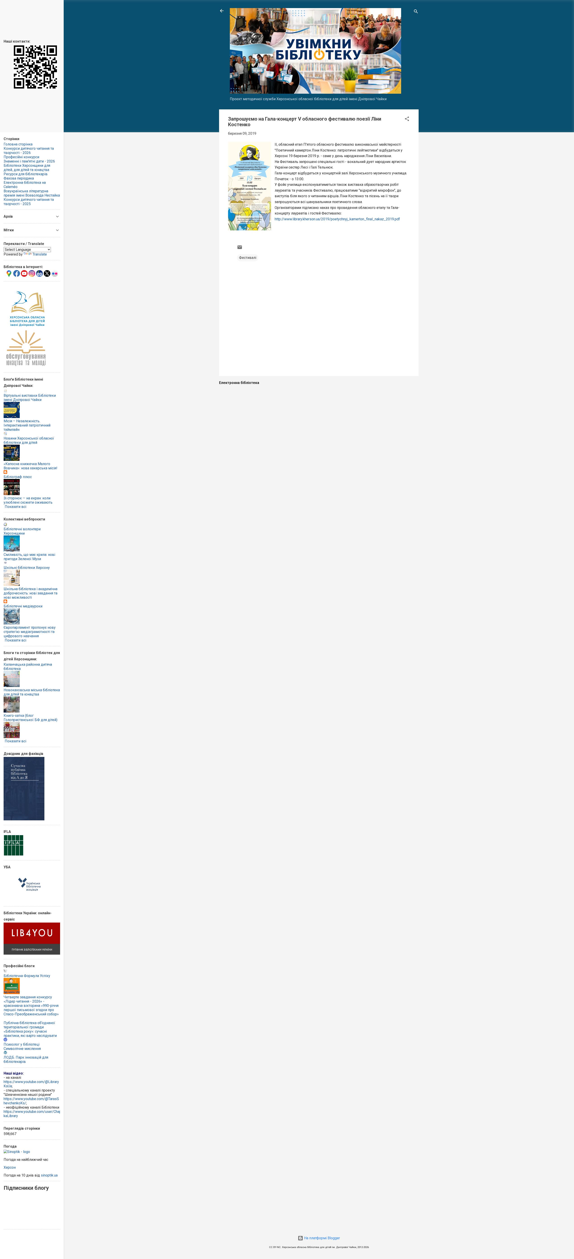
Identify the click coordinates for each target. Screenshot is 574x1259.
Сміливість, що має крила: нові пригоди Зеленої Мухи (29, 557)
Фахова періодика (19, 178)
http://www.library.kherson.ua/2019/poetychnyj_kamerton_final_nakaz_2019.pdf (337, 219)
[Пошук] (416, 12)
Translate (40, 254)
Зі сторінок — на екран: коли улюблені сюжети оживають (28, 500)
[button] (407, 119)
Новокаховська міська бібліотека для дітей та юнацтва (32, 692)
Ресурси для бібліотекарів (26, 174)
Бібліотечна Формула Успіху (27, 976)
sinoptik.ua (49, 1175)
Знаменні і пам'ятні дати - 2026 (29, 161)
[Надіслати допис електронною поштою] (239, 249)
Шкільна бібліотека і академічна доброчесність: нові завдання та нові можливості (30, 593)
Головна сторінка (18, 144)
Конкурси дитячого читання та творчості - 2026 (29, 150)
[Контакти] (35, 88)
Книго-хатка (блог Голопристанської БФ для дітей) (30, 717)
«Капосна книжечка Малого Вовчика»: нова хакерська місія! (30, 466)
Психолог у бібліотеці (21, 1044)
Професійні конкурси (21, 157)
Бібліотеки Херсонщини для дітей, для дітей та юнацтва (27, 167)
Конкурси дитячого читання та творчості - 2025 (29, 201)
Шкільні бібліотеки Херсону (27, 568)
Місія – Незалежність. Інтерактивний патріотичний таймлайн (27, 425)
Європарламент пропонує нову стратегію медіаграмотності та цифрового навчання (30, 631)
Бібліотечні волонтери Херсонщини (22, 531)
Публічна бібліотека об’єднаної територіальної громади (29, 1025)
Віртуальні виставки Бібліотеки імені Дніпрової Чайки (30, 397)
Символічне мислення (22, 1049)
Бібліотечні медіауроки (23, 606)
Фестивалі (247, 258)
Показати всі (15, 507)
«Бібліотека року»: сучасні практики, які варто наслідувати (30, 1033)
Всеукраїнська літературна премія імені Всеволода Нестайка (32, 193)
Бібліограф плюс (18, 477)
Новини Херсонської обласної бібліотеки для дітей (29, 440)
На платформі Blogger (321, 1238)
